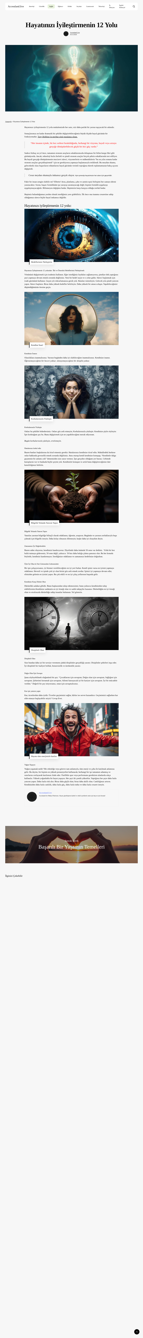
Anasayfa (8, 121)
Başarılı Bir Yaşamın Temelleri (71, 844)
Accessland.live (16, 6)
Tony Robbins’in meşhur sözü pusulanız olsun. (57, 136)
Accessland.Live (75, 32)
